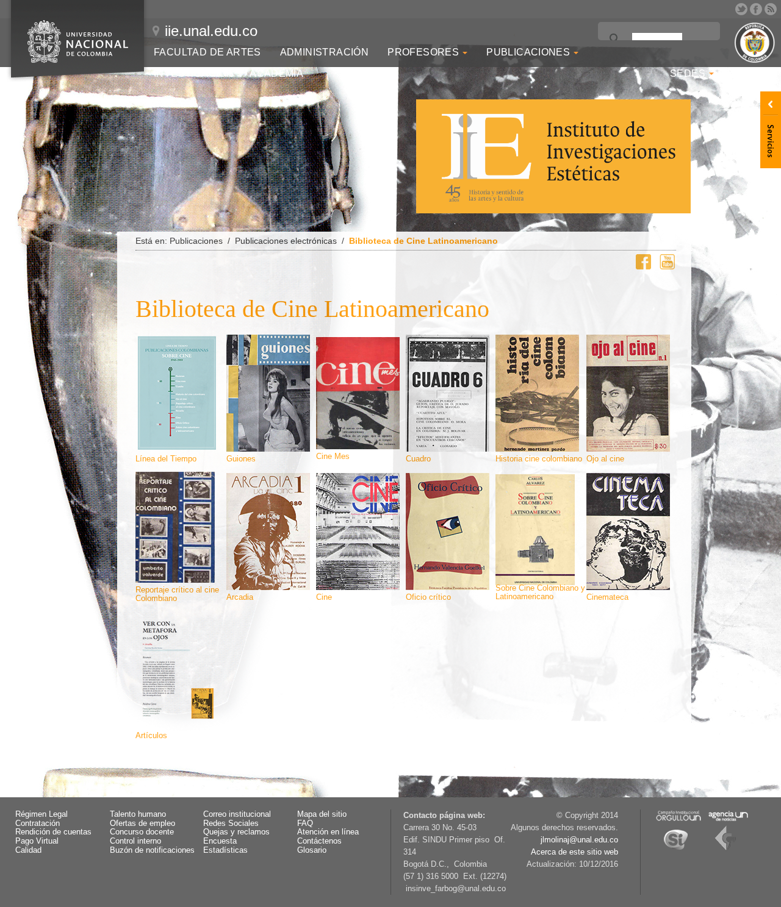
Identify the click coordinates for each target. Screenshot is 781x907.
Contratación (37, 823)
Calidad (28, 850)
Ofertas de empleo (142, 823)
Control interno (135, 841)
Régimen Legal (41, 814)
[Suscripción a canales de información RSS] (771, 9)
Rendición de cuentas (53, 832)
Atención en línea (328, 832)
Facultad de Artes (207, 52)
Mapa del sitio (322, 814)
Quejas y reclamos (236, 832)
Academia (276, 73)
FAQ (305, 823)
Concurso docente (142, 832)
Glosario (311, 850)
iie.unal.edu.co (211, 31)
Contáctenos (319, 841)
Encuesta (220, 841)
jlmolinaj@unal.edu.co (579, 840)
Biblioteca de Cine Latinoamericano (423, 241)
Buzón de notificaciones (152, 850)
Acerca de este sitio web (574, 852)
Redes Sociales (231, 823)
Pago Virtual (37, 841)
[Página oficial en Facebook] (756, 9)
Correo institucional (237, 814)
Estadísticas (225, 850)
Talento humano (138, 814)
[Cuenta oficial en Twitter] (741, 9)
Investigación (194, 73)
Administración (324, 52)
